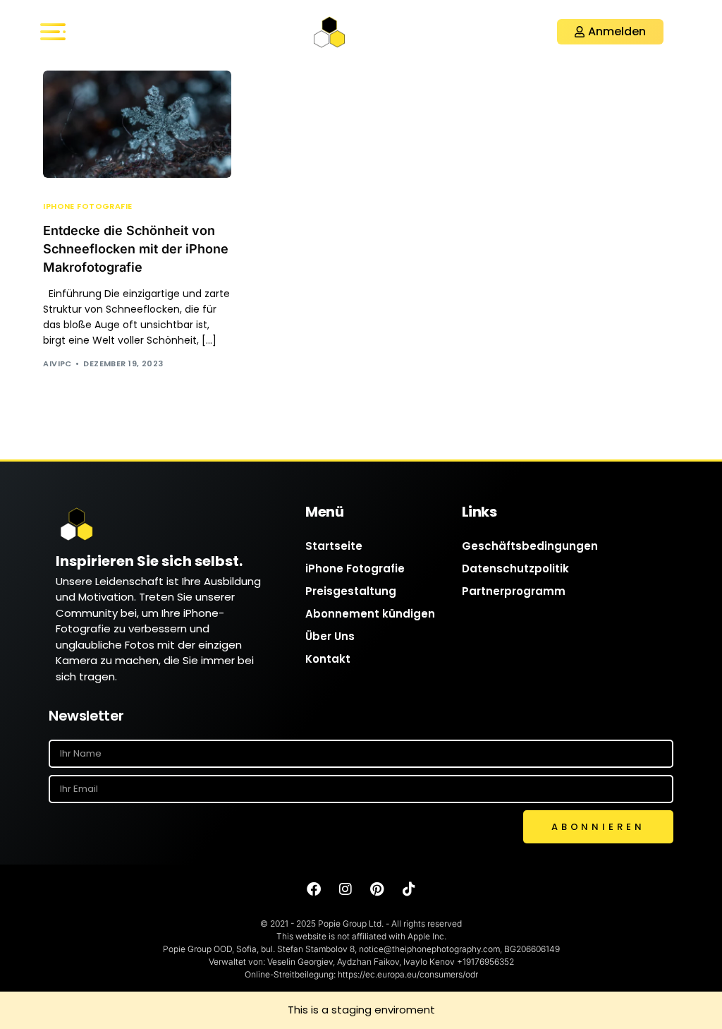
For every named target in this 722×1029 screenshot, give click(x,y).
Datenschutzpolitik (515, 568)
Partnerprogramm (513, 591)
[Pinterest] (377, 889)
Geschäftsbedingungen (530, 545)
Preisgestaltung (350, 591)
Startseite (333, 545)
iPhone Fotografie (87, 206)
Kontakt (327, 658)
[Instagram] (345, 889)
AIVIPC (57, 363)
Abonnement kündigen (370, 613)
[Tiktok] (409, 889)
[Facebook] (314, 889)
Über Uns (330, 636)
